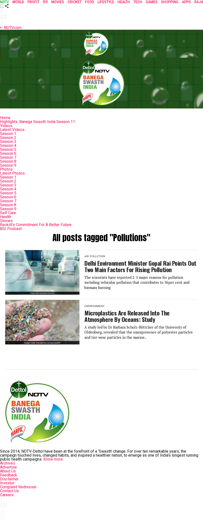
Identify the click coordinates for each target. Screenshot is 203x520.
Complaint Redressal (18, 487)
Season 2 (8, 137)
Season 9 (8, 165)
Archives (7, 463)
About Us (8, 471)
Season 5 (8, 149)
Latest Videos (12, 129)
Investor (7, 483)
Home (5, 117)
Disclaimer (9, 479)
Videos (6, 125)
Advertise (8, 467)
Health (5, 216)
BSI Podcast (11, 228)
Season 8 (8, 161)
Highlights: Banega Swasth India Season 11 (37, 121)
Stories (6, 220)
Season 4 (8, 145)
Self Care (8, 212)
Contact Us (9, 491)
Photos (6, 169)
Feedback (8, 475)
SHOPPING (169, 2)
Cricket (74, 2)
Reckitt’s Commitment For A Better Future (36, 224)
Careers (7, 495)
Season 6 (8, 153)
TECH (137, 2)
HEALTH (124, 2)
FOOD (89, 2)
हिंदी (45, 2)
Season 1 (8, 133)
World (18, 2)
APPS (186, 2)
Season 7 (8, 157)
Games (151, 2)
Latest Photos (12, 173)
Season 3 (8, 141)
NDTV (4, 2)
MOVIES (57, 2)
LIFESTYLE (106, 2)
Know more (53, 459)
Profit (33, 2)
